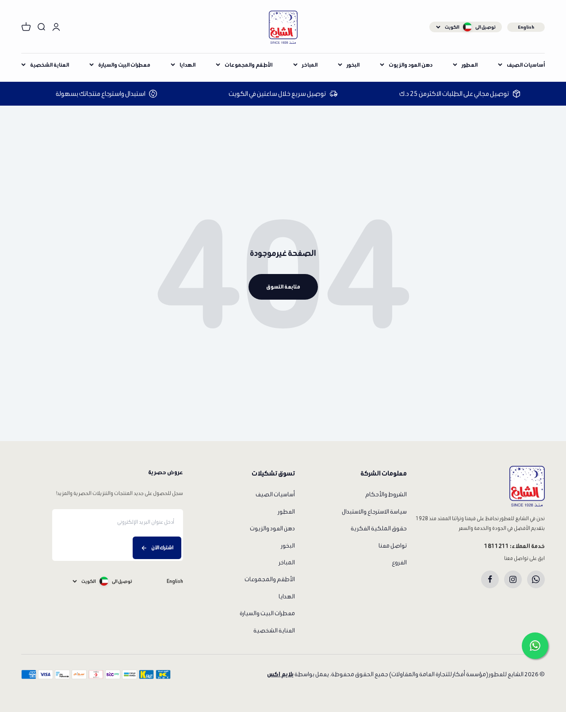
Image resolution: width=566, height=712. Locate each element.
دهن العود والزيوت (410, 65)
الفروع (399, 562)
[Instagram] (513, 579)
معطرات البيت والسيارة (124, 65)
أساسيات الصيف (526, 65)
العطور (470, 65)
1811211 (496, 546)
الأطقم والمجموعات (248, 65)
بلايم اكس (280, 674)
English (526, 26)
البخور (353, 65)
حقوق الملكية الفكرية (379, 528)
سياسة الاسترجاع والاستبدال (374, 511)
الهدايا (187, 65)
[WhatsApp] (536, 579)
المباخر (309, 65)
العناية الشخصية (49, 65)
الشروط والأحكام (386, 494)
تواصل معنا (393, 545)
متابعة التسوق (283, 286)
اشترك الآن (162, 547)
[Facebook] (490, 579)
